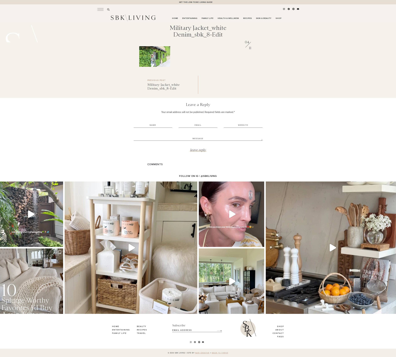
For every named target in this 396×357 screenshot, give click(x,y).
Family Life (119, 333)
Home (115, 326)
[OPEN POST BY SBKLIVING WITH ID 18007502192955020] (231, 214)
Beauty (141, 326)
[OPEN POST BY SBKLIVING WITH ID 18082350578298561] (131, 248)
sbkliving (30, 185)
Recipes (142, 330)
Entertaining (121, 330)
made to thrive (220, 353)
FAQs (280, 337)
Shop (280, 326)
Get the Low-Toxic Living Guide (196, 2)
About (279, 330)
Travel (141, 333)
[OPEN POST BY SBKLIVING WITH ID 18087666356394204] (231, 281)
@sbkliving (209, 176)
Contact (278, 333)
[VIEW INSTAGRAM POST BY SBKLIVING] (60, 243)
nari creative (202, 353)
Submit (217, 329)
